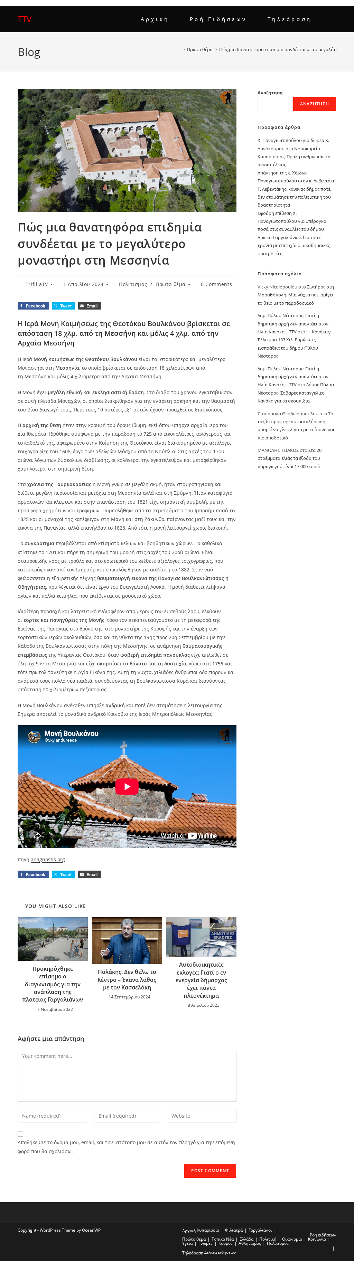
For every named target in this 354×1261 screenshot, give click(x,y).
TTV (24, 19)
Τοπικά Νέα (223, 1239)
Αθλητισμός (250, 1243)
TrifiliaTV (37, 284)
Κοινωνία (317, 1239)
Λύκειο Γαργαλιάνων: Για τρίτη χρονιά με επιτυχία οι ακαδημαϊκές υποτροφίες (294, 245)
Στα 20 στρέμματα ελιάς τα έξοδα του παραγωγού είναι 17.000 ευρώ (290, 458)
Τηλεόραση (192, 1253)
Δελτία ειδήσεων (220, 1252)
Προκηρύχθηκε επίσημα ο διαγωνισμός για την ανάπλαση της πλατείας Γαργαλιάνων (52, 984)
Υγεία (187, 1243)
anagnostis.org (48, 859)
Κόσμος (225, 1243)
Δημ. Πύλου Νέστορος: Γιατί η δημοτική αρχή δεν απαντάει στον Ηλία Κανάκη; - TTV (293, 323)
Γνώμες (205, 1243)
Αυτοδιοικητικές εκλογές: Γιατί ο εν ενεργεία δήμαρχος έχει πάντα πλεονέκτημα (201, 980)
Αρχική (189, 1231)
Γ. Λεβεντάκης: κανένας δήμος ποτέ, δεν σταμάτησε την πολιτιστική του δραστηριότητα (294, 197)
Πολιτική (267, 1239)
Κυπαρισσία (208, 1230)
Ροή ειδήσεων (323, 1235)
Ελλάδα (246, 1239)
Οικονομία (292, 1239)
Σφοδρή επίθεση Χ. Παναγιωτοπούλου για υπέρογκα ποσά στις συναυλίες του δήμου (292, 221)
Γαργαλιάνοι (260, 1230)
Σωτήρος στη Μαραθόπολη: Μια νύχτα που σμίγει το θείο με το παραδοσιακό (296, 295)
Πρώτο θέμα (171, 284)
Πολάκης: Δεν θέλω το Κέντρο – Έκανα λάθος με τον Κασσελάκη (126, 979)
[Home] (178, 49)
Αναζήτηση (270, 92)
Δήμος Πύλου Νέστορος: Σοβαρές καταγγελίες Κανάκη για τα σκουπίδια (296, 392)
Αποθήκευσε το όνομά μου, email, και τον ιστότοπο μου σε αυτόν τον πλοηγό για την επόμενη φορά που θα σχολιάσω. (126, 1146)
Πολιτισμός (133, 284)
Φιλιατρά (234, 1230)
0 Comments (216, 284)
